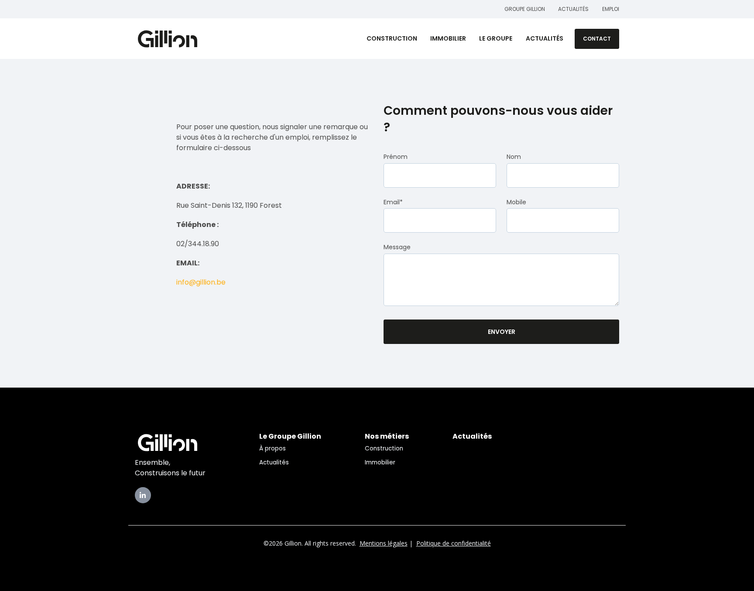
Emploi (610, 9)
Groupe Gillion (524, 9)
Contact (597, 38)
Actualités (574, 9)
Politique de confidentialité (453, 543)
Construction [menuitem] (384, 448)
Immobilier (448, 38)
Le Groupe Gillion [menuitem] (290, 436)
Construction (392, 38)
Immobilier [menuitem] (380, 462)
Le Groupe (495, 38)
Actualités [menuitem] (274, 462)
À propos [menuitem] (272, 448)
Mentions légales (384, 543)
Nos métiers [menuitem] (387, 436)
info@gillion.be (201, 282)
